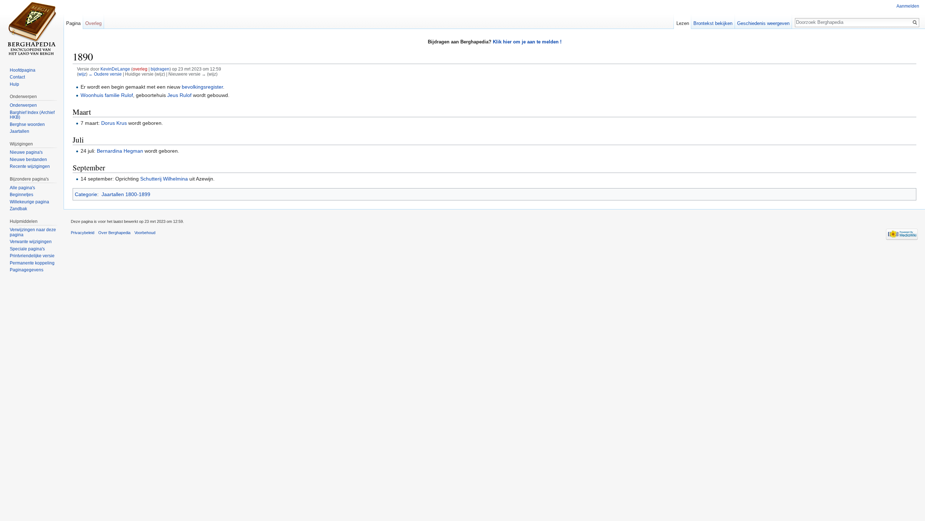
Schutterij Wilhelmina (164, 179)
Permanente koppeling (32, 263)
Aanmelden (907, 6)
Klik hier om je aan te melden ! (527, 42)
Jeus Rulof (179, 95)
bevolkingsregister (202, 87)
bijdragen (160, 69)
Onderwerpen (23, 105)
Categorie (86, 194)
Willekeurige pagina (29, 201)
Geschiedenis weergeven (763, 23)
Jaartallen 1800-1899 (126, 194)
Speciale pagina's (27, 248)
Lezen (682, 23)
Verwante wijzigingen (31, 241)
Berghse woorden (27, 124)
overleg (140, 69)
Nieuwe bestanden (28, 159)
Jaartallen (19, 131)
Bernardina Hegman (120, 151)
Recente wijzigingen (30, 166)
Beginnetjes (21, 194)
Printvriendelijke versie (32, 255)
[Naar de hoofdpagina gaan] (32, 29)
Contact (17, 77)
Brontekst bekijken (712, 23)
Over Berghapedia (114, 232)
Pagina (73, 23)
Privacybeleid (82, 232)
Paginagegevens (26, 269)
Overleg (93, 23)
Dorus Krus (114, 123)
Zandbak (18, 208)
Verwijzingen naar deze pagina (33, 232)
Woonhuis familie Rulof (107, 95)
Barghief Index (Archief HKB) (32, 115)
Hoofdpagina (22, 70)
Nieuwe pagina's (26, 152)
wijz (82, 74)
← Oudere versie (105, 74)
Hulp (14, 84)
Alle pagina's (22, 187)
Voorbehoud (144, 232)
